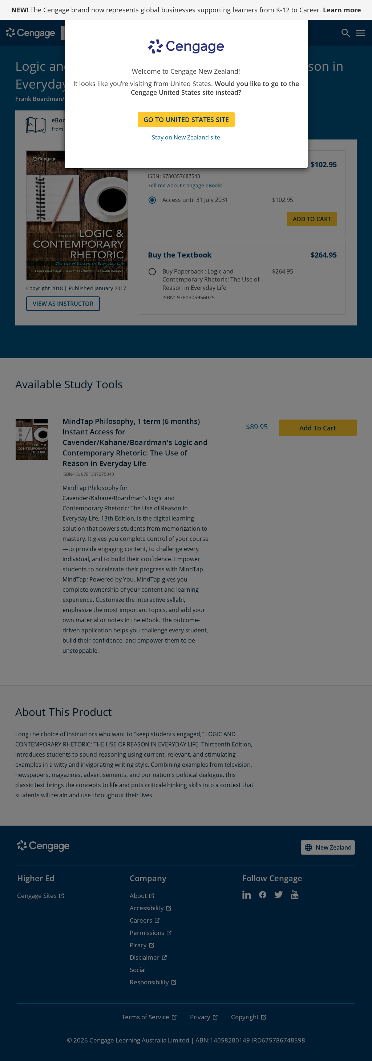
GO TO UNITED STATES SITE (186, 119)
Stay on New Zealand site (186, 137)
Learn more (342, 9)
